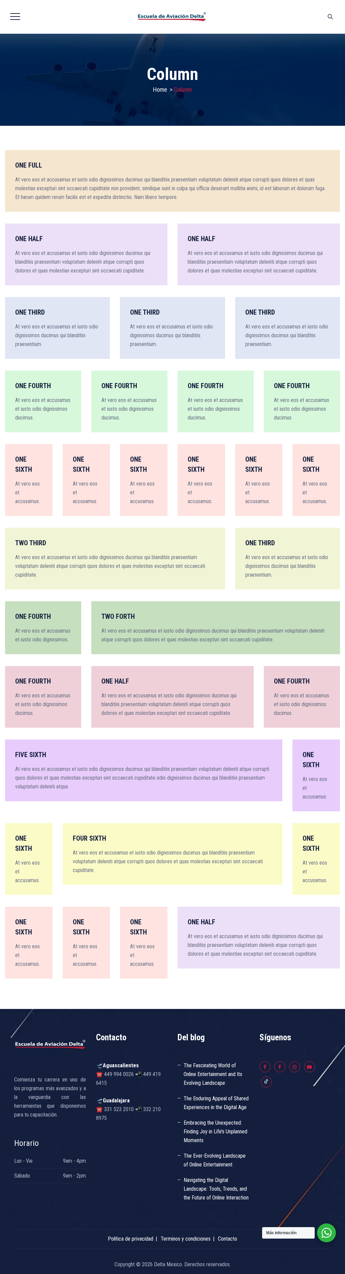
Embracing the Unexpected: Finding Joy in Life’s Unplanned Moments (215, 1131)
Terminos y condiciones (186, 1239)
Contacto (227, 1239)
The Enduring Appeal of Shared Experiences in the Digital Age (216, 1102)
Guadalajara (116, 1100)
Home (160, 89)
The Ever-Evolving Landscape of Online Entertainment (215, 1160)
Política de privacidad (130, 1239)
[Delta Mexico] (172, 17)
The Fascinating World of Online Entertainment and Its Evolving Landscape (213, 1074)
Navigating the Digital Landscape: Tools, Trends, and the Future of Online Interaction (216, 1189)
